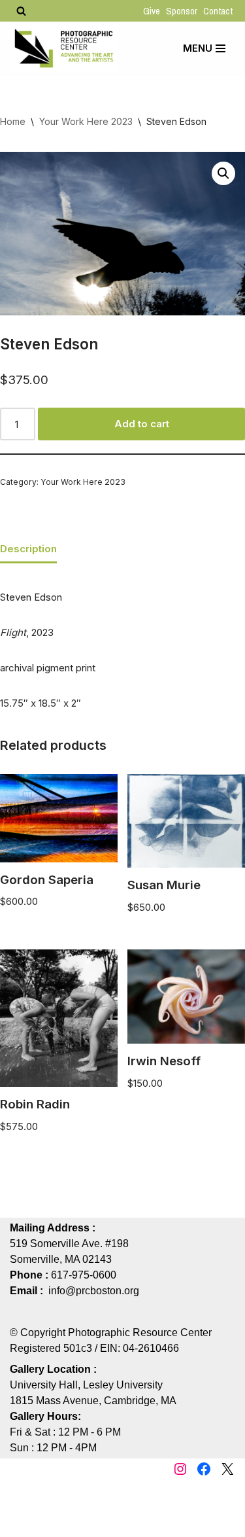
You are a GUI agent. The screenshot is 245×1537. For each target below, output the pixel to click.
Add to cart (141, 423)
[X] (227, 1469)
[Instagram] (180, 1469)
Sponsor (181, 11)
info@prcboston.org (93, 1290)
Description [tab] (28, 548)
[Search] (21, 11)
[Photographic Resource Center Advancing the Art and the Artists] (64, 48)
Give (151, 11)
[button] (223, 173)
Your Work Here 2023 (86, 121)
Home (12, 121)
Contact (218, 11)
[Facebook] (204, 1469)
